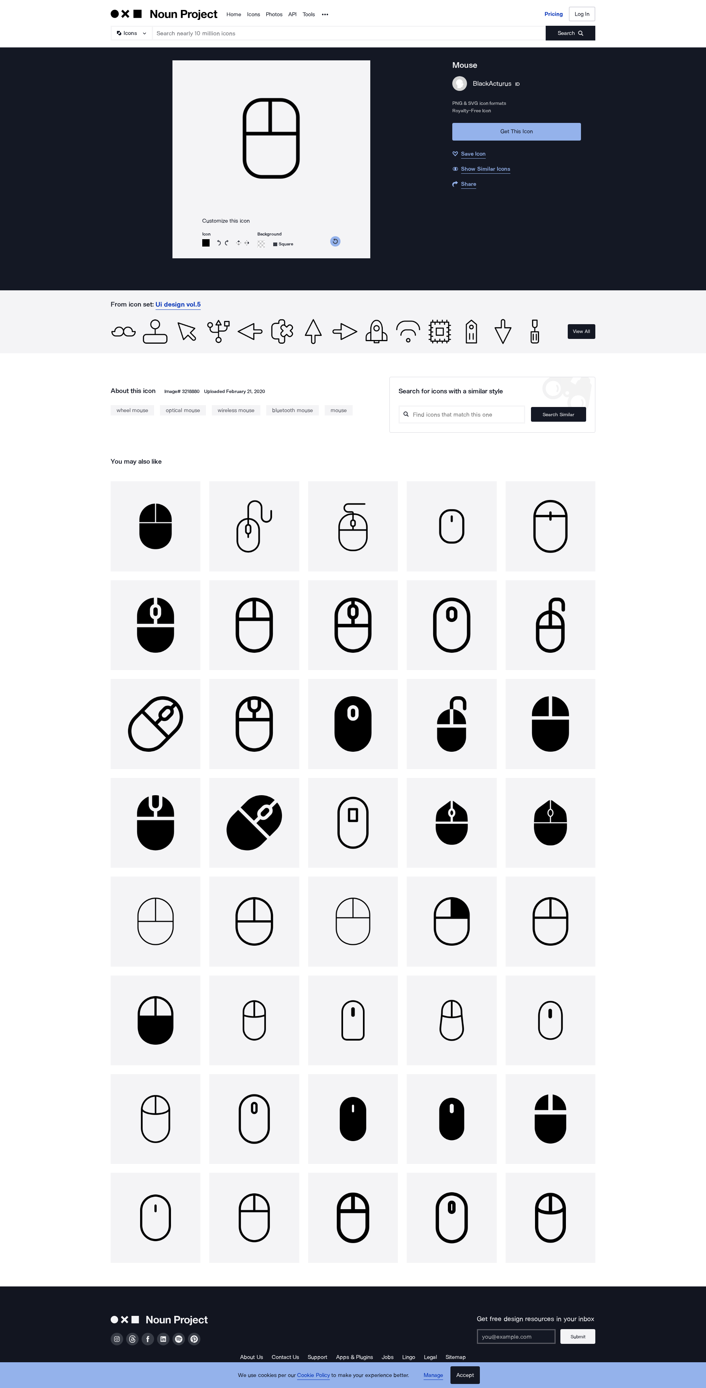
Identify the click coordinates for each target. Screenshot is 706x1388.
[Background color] (261, 244)
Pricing (554, 14)
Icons (253, 14)
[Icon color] (206, 243)
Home (234, 14)
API (292, 14)
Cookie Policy (313, 1375)
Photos (274, 14)
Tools (309, 14)
